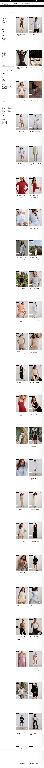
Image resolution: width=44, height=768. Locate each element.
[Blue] (2, 108)
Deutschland (40, 0)
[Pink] (8, 111)
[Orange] (2, 111)
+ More (3, 31)
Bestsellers (6, 4)
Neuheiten (7, 2)
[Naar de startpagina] (15, 3)
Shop (5, 2)
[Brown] (8, 108)
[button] (26, 224)
